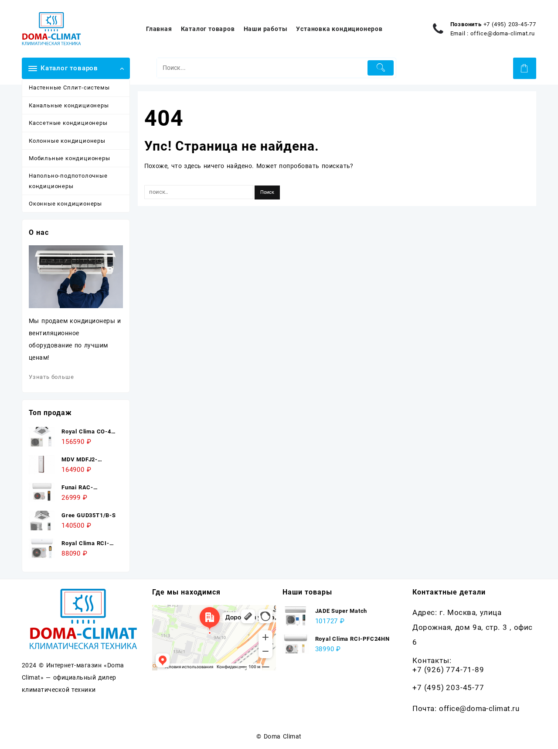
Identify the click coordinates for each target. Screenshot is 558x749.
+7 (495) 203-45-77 (509, 24)
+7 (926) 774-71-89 (448, 669)
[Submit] (380, 68)
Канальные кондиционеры (69, 105)
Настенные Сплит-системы (69, 87)
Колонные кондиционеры (67, 140)
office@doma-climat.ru (502, 33)
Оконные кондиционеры (65, 203)
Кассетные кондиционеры (68, 123)
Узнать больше (51, 377)
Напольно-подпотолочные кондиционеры (68, 180)
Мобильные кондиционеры (69, 158)
